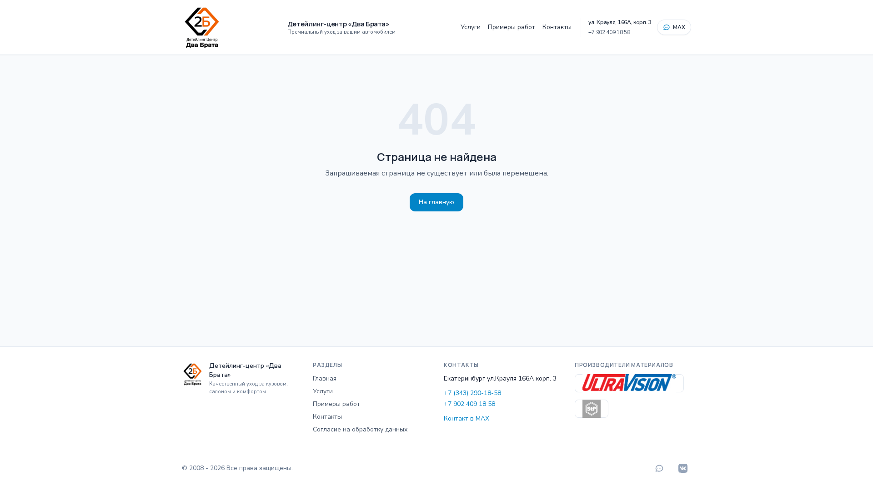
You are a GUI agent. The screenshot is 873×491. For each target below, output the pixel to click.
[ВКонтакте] (683, 468)
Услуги (471, 27)
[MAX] (659, 468)
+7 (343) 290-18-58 (472, 393)
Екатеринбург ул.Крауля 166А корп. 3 (500, 378)
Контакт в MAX (466, 418)
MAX (679, 27)
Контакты (557, 27)
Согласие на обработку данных (360, 429)
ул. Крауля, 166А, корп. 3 (620, 22)
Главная (324, 378)
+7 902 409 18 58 (609, 32)
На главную (436, 202)
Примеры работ (511, 27)
